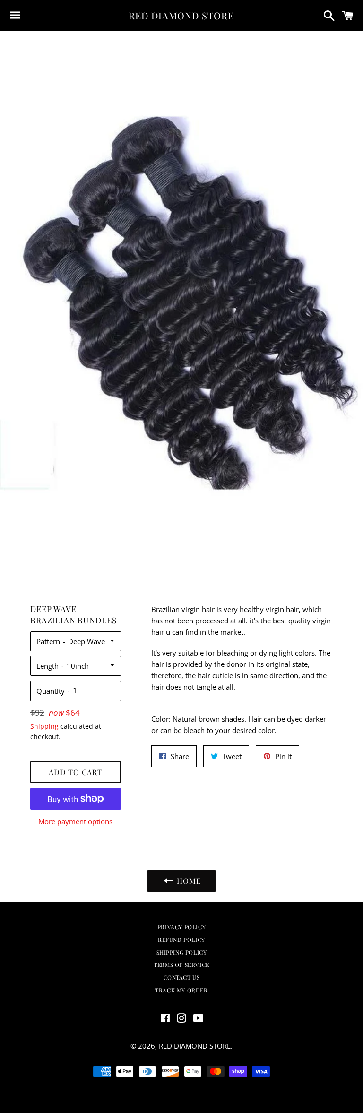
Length (47, 666)
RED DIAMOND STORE (181, 15)
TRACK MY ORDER (181, 990)
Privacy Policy (181, 927)
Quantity (50, 691)
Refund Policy (181, 939)
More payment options (75, 821)
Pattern (48, 641)
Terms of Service (181, 964)
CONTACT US (182, 977)
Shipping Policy (181, 952)
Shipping (44, 726)
